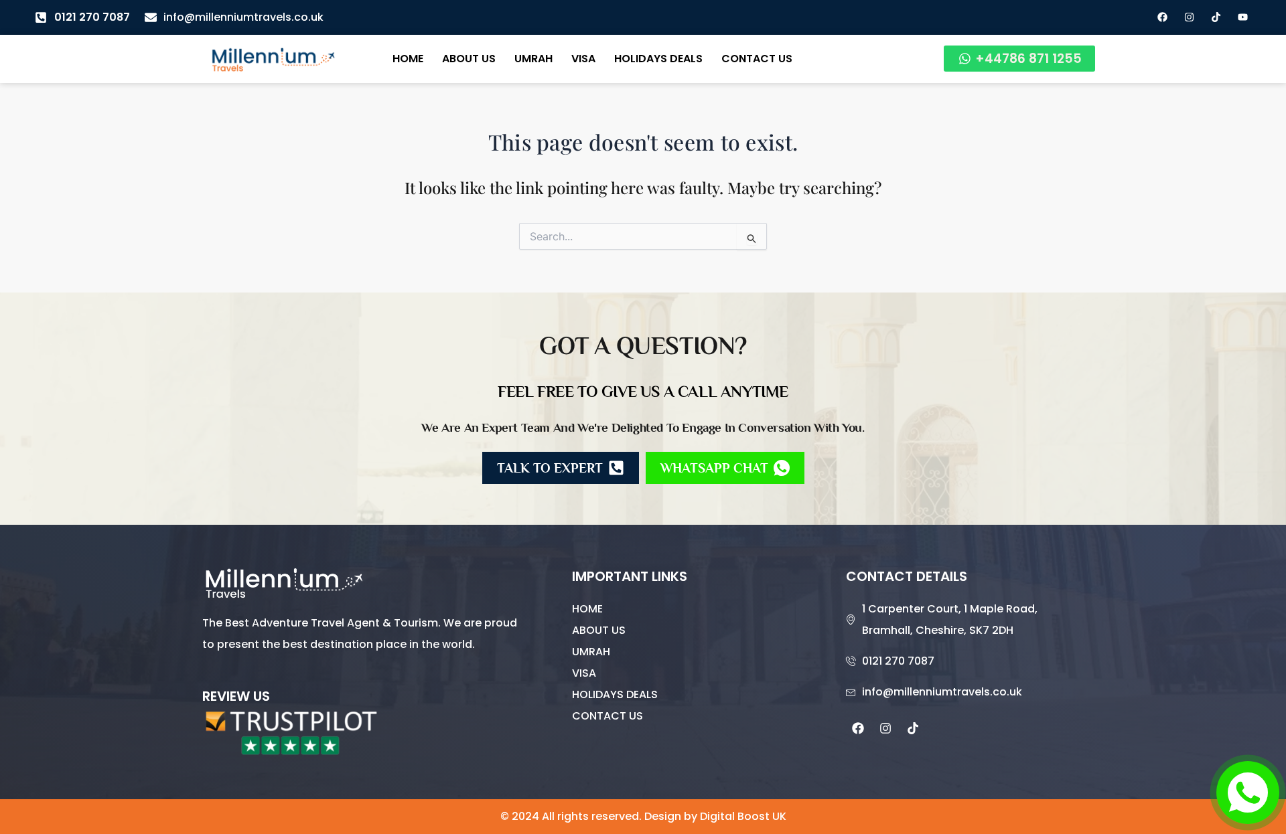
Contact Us (756, 58)
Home (407, 58)
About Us (469, 58)
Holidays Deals (658, 58)
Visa (583, 58)
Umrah (533, 58)
